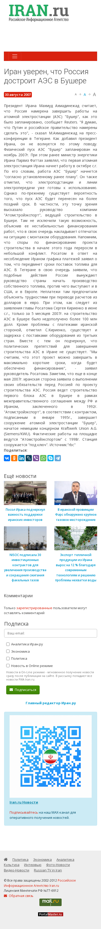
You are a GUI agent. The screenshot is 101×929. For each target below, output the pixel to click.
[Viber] (36, 458)
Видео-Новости (16, 870)
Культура (11, 864)
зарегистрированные (34, 608)
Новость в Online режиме (31, 665)
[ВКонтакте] (7, 458)
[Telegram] (58, 458)
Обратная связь (20, 896)
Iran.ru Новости (24, 802)
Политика (18, 658)
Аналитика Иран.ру (26, 644)
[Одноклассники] (14, 458)
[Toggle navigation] (14, 56)
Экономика (20, 651)
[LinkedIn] (21, 458)
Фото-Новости (58, 864)
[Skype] (50, 458)
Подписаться (25, 689)
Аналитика (65, 859)
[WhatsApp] (43, 458)
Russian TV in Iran (48, 870)
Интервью (32, 864)
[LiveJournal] (29, 458)
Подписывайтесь (24, 812)
